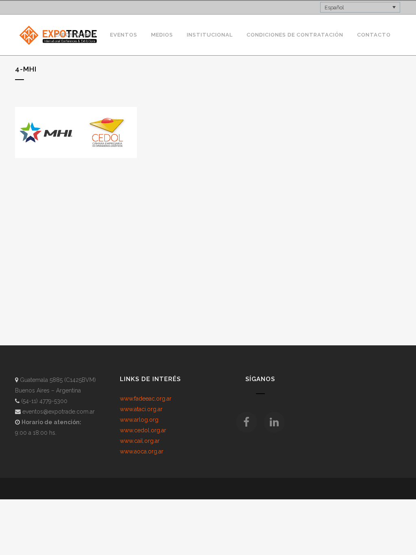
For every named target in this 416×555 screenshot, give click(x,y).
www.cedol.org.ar (143, 430)
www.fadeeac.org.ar (145, 398)
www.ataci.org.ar (141, 409)
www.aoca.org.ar (141, 451)
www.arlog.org (139, 419)
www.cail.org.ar (140, 441)
